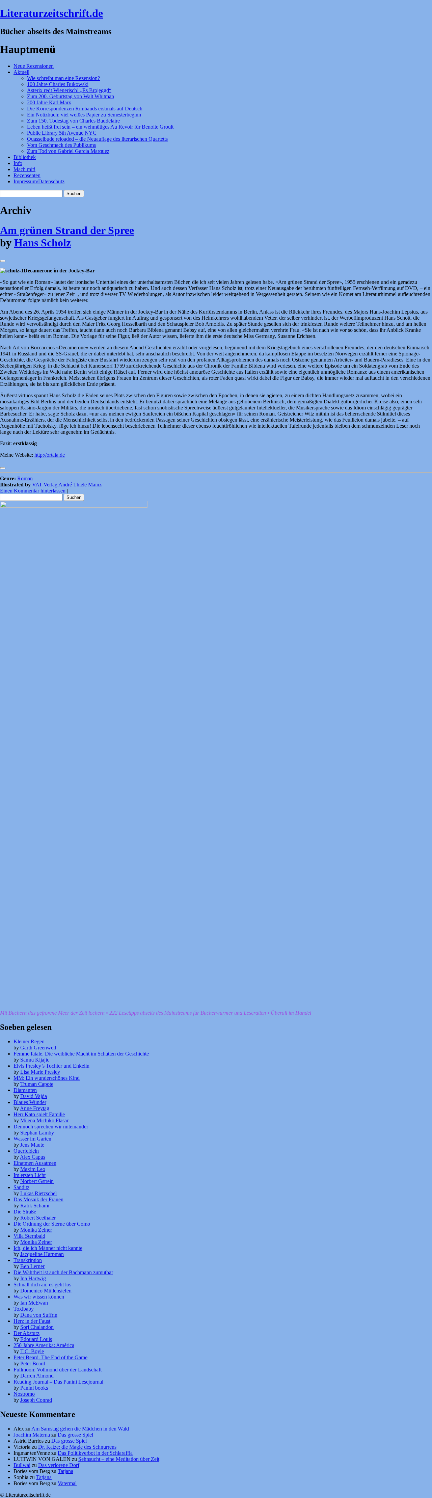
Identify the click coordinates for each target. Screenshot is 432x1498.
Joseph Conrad (36, 1400)
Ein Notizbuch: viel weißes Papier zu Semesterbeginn (84, 114)
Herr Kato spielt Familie (39, 1114)
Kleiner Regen (29, 1041)
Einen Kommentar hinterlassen (32, 490)
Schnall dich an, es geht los (42, 1284)
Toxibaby (24, 1309)
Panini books (34, 1388)
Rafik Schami (34, 1205)
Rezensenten (27, 175)
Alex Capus (32, 1157)
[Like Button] (2, 261)
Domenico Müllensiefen (46, 1290)
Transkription (28, 1260)
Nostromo (24, 1394)
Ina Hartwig (33, 1278)
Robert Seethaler (38, 1218)
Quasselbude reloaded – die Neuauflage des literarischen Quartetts (97, 139)
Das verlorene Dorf (58, 1465)
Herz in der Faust (32, 1321)
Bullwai (22, 1465)
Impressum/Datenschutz (39, 181)
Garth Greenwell (38, 1047)
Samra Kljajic (34, 1060)
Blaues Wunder (30, 1102)
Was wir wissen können (39, 1297)
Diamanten (25, 1090)
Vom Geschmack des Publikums (61, 145)
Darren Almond (37, 1376)
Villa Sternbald (29, 1236)
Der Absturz (26, 1333)
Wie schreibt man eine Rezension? (63, 78)
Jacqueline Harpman (42, 1254)
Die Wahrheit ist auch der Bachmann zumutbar (63, 1272)
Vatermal (67, 1483)
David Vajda (33, 1096)
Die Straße (25, 1211)
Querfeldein (26, 1151)
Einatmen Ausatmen (35, 1163)
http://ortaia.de (49, 455)
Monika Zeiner (36, 1230)
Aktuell (21, 72)
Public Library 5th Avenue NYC (62, 133)
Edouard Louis (36, 1339)
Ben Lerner (32, 1266)
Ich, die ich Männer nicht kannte (48, 1248)
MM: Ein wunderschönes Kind (47, 1078)
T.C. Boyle (32, 1351)
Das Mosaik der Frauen (38, 1199)
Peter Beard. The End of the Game (50, 1357)
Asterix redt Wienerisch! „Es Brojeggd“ (69, 90)
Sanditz (21, 1187)
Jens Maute (32, 1145)
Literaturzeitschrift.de (51, 13)
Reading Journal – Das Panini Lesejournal (58, 1382)
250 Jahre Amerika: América (44, 1345)
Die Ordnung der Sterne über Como (52, 1224)
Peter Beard (32, 1363)
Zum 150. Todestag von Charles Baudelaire (73, 121)
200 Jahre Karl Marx (49, 102)
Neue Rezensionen (34, 66)
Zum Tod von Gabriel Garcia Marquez (68, 151)
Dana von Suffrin (38, 1315)
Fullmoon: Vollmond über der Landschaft (58, 1369)
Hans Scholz (42, 243)
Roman (25, 478)
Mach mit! (24, 169)
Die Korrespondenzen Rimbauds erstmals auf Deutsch (84, 108)
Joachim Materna (32, 1435)
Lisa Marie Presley (40, 1072)
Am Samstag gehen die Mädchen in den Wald (80, 1429)
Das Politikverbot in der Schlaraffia (95, 1453)
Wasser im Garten (32, 1139)
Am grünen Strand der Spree (67, 230)
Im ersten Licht (30, 1175)
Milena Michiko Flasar (44, 1120)
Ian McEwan (34, 1303)
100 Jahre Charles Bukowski (57, 84)
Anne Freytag (34, 1108)
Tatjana (65, 1471)
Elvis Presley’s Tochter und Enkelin (51, 1066)
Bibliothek (25, 157)
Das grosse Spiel (75, 1435)
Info (18, 163)
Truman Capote (36, 1084)
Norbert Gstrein (37, 1181)
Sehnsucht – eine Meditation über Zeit (118, 1459)
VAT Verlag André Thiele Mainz (67, 484)
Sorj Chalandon (37, 1327)
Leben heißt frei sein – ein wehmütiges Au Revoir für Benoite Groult (100, 127)
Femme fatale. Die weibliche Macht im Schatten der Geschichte (81, 1053)
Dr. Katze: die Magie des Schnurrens (77, 1447)
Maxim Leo (32, 1169)
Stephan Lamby (37, 1132)
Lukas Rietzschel (38, 1193)
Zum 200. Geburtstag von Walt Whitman (70, 96)
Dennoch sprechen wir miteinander (51, 1126)
